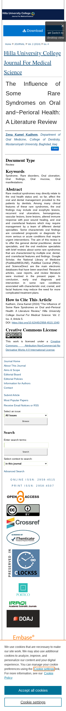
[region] (33, 675)
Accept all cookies (33, 690)
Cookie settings (44, 668)
